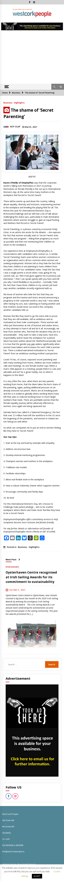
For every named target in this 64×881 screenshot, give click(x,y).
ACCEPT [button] (37, 876)
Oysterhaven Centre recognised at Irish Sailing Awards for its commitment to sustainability (31, 577)
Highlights (19, 102)
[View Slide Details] (32, 26)
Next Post (11, 559)
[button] (54, 87)
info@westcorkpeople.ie (13, 851)
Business (7, 102)
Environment (12, 566)
